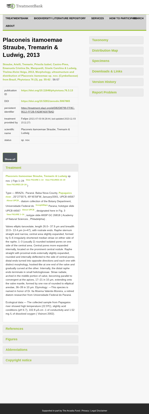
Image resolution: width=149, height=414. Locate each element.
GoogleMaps (42, 205)
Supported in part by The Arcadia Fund (61, 410)
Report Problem (104, 92)
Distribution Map (105, 50)
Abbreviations (16, 350)
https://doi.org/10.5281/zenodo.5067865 (45, 101)
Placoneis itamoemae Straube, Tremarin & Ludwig (36, 176)
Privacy (85, 410)
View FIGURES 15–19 (55, 180)
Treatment (13, 168)
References (14, 329)
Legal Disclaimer (98, 410)
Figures (11, 339)
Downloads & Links (107, 71)
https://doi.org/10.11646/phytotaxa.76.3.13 (47, 90)
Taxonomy (100, 40)
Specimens (100, 61)
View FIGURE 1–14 (34, 180)
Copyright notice (19, 360)
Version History (104, 82)
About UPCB (13, 200)
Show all (10, 159)
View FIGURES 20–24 (17, 184)
